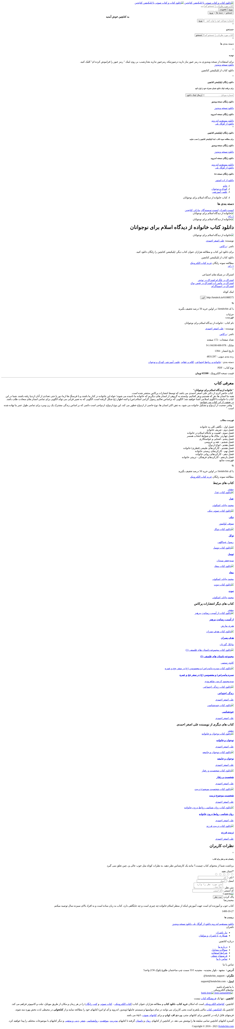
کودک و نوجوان (219, 189)
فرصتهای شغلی (219, 956)
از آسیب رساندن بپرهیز (221, 619)
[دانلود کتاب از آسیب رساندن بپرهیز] (214, 613)
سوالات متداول (219, 949)
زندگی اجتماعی (226, 693)
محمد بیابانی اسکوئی (223, 505)
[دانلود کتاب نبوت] (224, 584)
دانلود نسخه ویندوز (224, 64)
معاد (231, 572)
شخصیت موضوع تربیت (221, 795)
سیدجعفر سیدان (225, 560)
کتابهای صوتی (149, 1015)
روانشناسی (92, 1020)
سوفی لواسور (226, 523)
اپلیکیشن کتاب (214, 1009)
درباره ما (222, 946)
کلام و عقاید (187, 362)
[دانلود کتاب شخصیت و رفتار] (218, 770)
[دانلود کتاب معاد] (224, 566)
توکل (231, 535)
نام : (231, 877)
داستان (139, 1020)
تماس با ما (221, 959)
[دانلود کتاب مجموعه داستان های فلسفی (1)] (210, 650)
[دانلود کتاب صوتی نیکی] (117, 510)
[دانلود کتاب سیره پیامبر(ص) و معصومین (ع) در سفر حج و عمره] (199, 668)
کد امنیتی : (228, 890)
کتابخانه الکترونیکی (214, 1004)
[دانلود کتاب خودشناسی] (220, 705)
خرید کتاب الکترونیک (201, 263)
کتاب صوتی (106, 1004)
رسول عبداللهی (225, 542)
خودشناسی (228, 711)
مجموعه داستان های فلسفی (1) (217, 656)
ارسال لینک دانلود (194, 95)
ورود (200, 20)
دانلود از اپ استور (224, 180)
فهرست (229, 317)
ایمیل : (230, 880)
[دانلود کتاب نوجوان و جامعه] (218, 752)
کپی (203, 297)
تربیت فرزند (227, 832)
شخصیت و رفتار (225, 777)
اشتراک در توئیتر (206, 280)
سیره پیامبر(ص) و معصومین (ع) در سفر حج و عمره (207, 675)
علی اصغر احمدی (215, 240)
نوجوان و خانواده (225, 740)
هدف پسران (227, 637)
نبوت (231, 591)
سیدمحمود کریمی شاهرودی (219, 681)
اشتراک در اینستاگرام (222, 286)
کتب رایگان (91, 1004)
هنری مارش (227, 625)
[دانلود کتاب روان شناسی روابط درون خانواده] (209, 807)
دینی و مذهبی (72, 1020)
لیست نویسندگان (210, 210)
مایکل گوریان (227, 644)
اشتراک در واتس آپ (223, 283)
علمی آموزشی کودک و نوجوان (164, 362)
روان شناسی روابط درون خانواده (216, 814)
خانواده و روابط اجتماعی (208, 362)
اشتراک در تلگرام (224, 280)
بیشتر (231, 489)
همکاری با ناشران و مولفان (213, 935)
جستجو (199, 35)
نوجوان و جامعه (225, 758)
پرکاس (223, 246)
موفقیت (104, 1020)
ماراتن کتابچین (192, 210)
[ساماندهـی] (223, 992)
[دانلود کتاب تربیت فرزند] (220, 826)
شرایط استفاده (219, 953)
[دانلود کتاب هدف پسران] (220, 631)
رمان (148, 1020)
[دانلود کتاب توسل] (223, 547)
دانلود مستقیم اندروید (223, 120)
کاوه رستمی (227, 662)
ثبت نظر (218, 897)
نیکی (231, 517)
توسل (231, 554)
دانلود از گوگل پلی (224, 123)
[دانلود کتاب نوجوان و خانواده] (218, 733)
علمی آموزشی (219, 192)
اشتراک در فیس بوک (201, 283)
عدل (231, 498)
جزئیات (230, 314)
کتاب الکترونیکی (122, 1004)
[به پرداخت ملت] (207, 992)
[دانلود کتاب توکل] (224, 529)
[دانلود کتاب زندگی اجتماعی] (218, 687)
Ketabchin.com (226, 1026)
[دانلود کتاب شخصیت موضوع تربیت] (214, 789)
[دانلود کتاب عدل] (224, 492)
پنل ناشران (221, 932)
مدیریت (114, 1020)
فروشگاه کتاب (208, 998)
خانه (225, 186)
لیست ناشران (226, 210)
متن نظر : (228, 887)
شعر (82, 1020)
